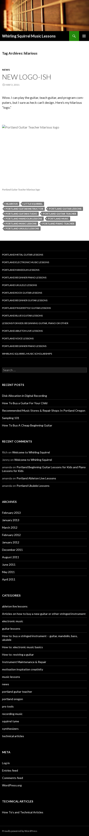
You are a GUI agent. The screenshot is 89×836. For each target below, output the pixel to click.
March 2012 (9, 527)
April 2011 (8, 579)
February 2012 (11, 535)
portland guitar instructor (24, 208)
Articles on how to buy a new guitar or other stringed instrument (44, 613)
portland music (58, 218)
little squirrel (33, 203)
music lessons (11, 676)
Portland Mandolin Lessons (20, 269)
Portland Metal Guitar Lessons (22, 254)
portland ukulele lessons (22, 228)
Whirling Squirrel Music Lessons (29, 36)
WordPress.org (12, 785)
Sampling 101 (10, 418)
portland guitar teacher (59, 213)
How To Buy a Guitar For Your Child (24, 403)
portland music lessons (21, 223)
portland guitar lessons (65, 208)
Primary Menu (84, 36)
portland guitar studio (21, 213)
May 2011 (8, 572)
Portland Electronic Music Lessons (25, 262)
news (6, 69)
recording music (12, 714)
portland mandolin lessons (24, 218)
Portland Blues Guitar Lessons (22, 315)
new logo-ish (26, 77)
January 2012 (10, 542)
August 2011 (10, 557)
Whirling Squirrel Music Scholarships (27, 353)
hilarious (12, 203)
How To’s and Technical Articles (22, 812)
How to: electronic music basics (22, 647)
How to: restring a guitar (18, 654)
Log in (6, 763)
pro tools (8, 706)
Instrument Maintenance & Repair (24, 662)
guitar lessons (11, 628)
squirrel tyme (10, 721)
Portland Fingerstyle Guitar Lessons (26, 307)
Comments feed (12, 778)
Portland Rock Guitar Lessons (22, 292)
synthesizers (10, 728)
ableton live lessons (15, 606)
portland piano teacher (58, 223)
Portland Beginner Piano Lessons (24, 277)
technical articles (13, 736)
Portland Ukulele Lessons (19, 285)
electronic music (12, 621)
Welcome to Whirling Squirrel (31, 452)
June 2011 (9, 564)
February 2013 (11, 512)
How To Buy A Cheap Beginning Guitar (27, 425)
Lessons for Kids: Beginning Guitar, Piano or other (35, 323)
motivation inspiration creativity (22, 669)
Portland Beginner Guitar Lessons (24, 300)
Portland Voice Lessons (18, 338)
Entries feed (10, 770)
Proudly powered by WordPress (19, 830)
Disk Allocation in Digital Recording (24, 395)
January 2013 (10, 520)
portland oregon (12, 699)
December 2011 (12, 549)
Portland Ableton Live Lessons (22, 330)
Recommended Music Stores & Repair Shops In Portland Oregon (43, 410)
